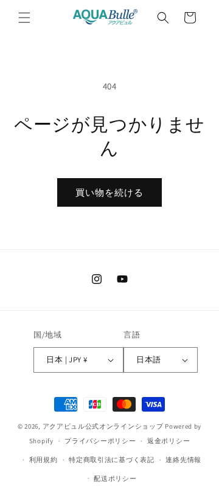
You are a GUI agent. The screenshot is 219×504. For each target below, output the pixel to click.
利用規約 (43, 459)
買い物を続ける (109, 192)
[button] (24, 17)
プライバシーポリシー (100, 441)
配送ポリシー (115, 478)
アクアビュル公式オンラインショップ (103, 426)
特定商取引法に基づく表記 (111, 459)
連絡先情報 (183, 459)
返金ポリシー (168, 441)
